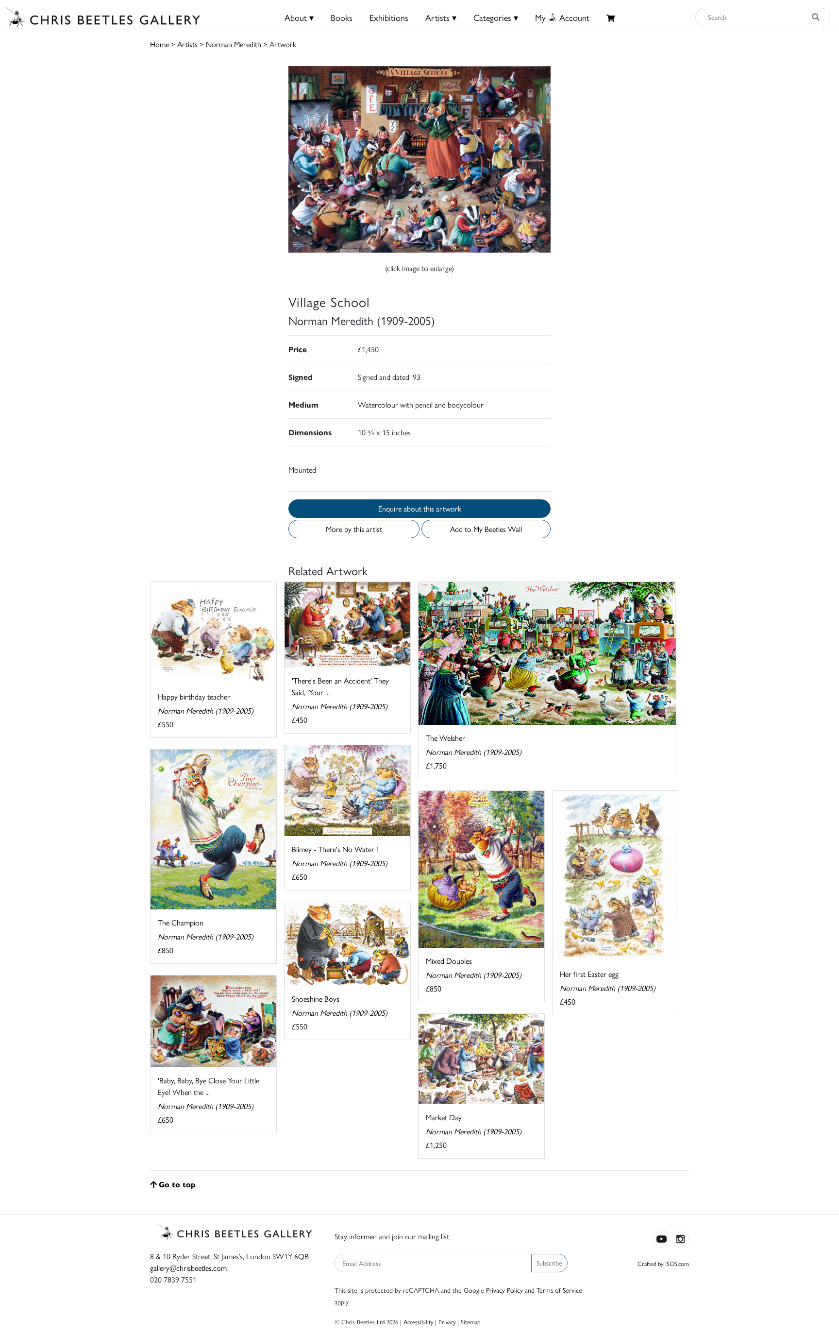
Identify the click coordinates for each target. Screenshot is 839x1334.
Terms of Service (559, 1290)
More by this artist (354, 528)
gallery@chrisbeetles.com (188, 1267)
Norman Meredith (233, 44)
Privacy (446, 1321)
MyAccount (562, 17)
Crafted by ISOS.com (663, 1263)
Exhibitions (388, 17)
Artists (187, 44)
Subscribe (549, 1262)
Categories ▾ (495, 17)
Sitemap (471, 1321)
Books (341, 17)
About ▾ (299, 17)
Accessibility (418, 1321)
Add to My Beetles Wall (486, 528)
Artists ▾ (440, 17)
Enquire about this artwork (419, 508)
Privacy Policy (504, 1290)
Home (159, 44)
